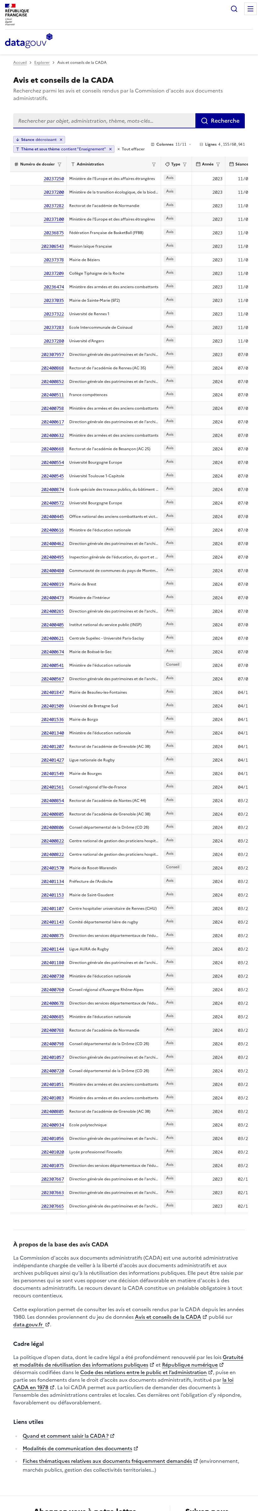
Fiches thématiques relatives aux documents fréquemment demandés (107, 1461)
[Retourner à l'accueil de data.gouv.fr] (29, 41)
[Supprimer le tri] (61, 140)
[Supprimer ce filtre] (110, 149)
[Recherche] (234, 9)
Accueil (20, 62)
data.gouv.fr (28, 1324)
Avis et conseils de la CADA (168, 1317)
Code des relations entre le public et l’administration (143, 1372)
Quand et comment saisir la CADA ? (66, 1436)
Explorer (42, 62)
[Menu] (250, 9)
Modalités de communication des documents (77, 1448)
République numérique (190, 1364)
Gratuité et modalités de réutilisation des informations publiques (128, 1360)
